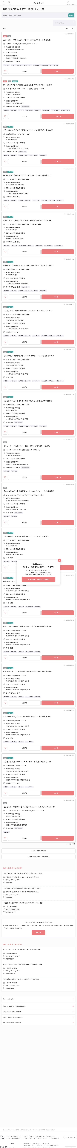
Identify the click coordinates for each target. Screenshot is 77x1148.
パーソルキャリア (27, 1138)
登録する (38, 933)
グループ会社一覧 (70, 1137)
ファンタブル (45, 1143)
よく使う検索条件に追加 (38, 851)
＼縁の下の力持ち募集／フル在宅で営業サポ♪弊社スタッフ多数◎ (23, 878)
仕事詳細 (24, 71)
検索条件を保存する (59, 23)
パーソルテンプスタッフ (28, 1136)
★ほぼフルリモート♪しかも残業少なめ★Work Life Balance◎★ (22, 969)
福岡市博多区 (24, 1130)
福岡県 (17, 1130)
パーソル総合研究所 (54, 1138)
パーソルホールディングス (12, 1136)
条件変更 (71, 15)
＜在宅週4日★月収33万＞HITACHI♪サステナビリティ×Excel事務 (23, 907)
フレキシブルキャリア (28, 1145)
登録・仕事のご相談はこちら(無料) (38, 579)
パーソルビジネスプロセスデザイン (46, 1136)
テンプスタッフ (26, 1143)
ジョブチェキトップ (10, 1130)
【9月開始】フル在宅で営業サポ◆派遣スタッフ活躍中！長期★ (22, 892)
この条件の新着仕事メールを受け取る (38, 857)
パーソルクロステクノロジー (13, 1138)
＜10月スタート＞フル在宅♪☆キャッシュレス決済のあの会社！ (22, 954)
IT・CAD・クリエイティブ (34, 1130)
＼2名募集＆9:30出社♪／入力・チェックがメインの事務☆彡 (21, 983)
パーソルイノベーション (40, 1138)
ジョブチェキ (36, 1143)
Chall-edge (39, 1145)
